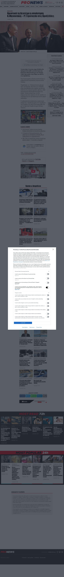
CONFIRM (23, 322)
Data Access (32, 327)
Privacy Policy (39, 327)
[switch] (47, 274)
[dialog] (32, 288)
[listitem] (32, 271)
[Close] (53, 250)
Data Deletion (25, 327)
